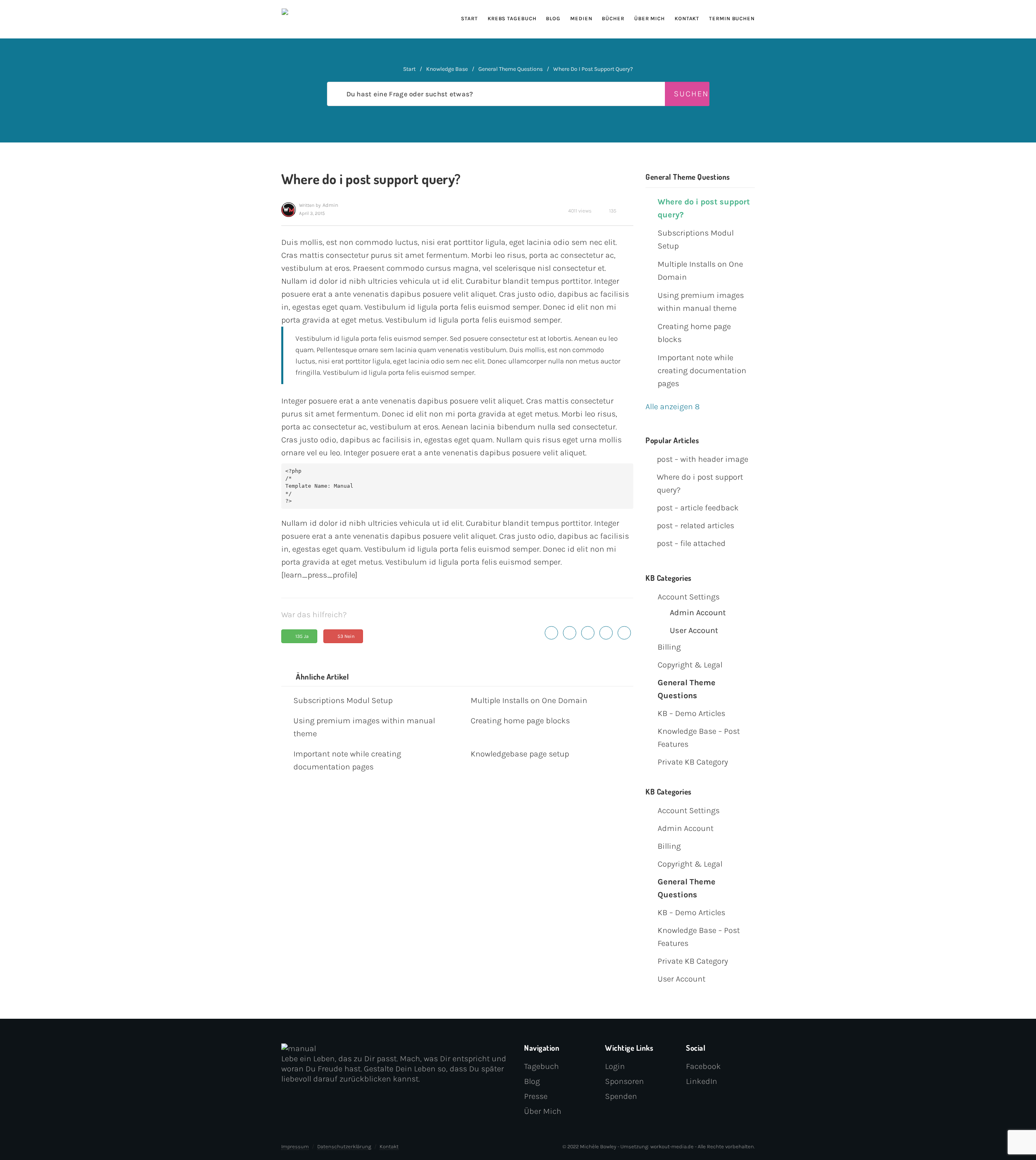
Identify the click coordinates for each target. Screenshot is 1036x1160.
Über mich (649, 18)
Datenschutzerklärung (344, 1146)
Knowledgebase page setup (520, 753)
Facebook (703, 1066)
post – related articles (695, 525)
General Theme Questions (510, 69)
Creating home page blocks (520, 720)
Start (469, 18)
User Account (694, 630)
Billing (669, 647)
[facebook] (569, 632)
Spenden (621, 1096)
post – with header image (702, 459)
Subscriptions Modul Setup (343, 700)
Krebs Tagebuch (512, 18)
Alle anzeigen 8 (674, 406)
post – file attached (691, 543)
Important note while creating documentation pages (347, 760)
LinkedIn (701, 1081)
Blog (553, 18)
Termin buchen (732, 18)
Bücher (613, 18)
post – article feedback (698, 507)
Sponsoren (624, 1081)
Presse (536, 1096)
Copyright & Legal (690, 664)
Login (615, 1066)
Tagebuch (541, 1066)
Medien (581, 18)
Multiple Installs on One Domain (529, 700)
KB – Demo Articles (691, 713)
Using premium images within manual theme (364, 727)
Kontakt (687, 18)
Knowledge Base (447, 69)
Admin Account (698, 612)
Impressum (295, 1146)
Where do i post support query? (704, 208)
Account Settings (689, 596)
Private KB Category (693, 762)
